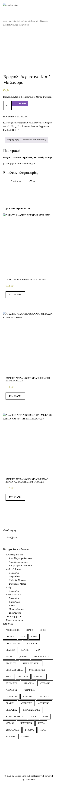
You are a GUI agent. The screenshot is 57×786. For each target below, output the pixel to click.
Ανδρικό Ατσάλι (23, 21)
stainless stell (14, 670)
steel (9, 676)
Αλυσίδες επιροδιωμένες (20, 558)
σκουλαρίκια (12, 730)
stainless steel (31, 663)
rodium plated (42, 656)
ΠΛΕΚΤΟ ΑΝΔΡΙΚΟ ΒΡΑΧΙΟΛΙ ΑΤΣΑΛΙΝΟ (26, 279)
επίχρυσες (11, 710)
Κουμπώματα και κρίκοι (20, 565)
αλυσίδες (39, 676)
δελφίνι (10, 703)
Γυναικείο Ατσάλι (14, 594)
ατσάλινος (11, 690)
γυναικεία (29, 690)
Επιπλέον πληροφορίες (34, 139)
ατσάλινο (45, 683)
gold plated (12, 643)
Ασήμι (9, 587)
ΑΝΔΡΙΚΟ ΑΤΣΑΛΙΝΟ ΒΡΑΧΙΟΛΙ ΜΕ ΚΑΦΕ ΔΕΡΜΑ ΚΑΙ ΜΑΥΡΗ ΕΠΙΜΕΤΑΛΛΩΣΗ (27, 480)
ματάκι (10, 723)
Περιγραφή (13, 139)
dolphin (10, 636)
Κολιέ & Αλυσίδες (17, 580)
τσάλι (43, 730)
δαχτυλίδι (45, 696)
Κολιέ (12, 605)
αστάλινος (11, 683)
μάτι (45, 716)
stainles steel (37, 670)
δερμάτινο (44, 126)
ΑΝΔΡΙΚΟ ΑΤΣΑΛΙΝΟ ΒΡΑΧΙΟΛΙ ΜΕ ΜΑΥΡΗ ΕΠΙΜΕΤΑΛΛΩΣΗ (28, 379)
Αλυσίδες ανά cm (14, 554)
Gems (34, 636)
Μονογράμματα (16, 609)
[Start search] (51, 5)
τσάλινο (10, 736)
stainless (11, 663)
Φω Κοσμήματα (14, 616)
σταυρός (29, 730)
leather (34, 126)
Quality (23, 656)
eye (23, 636)
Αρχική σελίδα (9, 21)
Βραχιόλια (35, 21)
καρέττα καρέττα (15, 716)
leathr (25, 650)
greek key (31, 643)
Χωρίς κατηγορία (14, 620)
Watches (23, 676)
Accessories (12, 630)
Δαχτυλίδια (14, 576)
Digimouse (30, 779)
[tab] (13, 140)
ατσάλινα (29, 683)
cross (43, 630)
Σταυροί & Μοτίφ (17, 584)
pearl (9, 656)
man (38, 650)
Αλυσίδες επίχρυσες (18, 562)
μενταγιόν (26, 723)
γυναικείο (11, 696)
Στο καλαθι (20, 103)
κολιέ (33, 716)
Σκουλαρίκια (15, 613)
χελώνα (25, 736)
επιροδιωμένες (31, 710)
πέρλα (41, 723)
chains (29, 630)
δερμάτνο (43, 703)
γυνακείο (28, 696)
